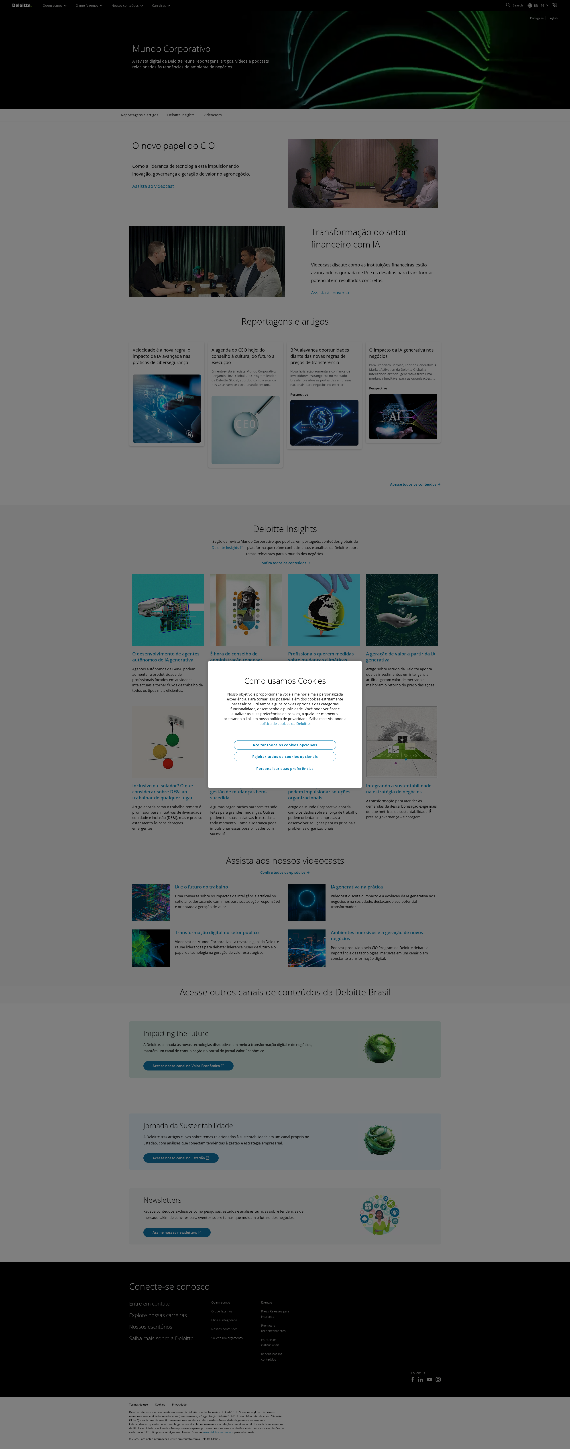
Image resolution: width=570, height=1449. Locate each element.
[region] (285, 724)
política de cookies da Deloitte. (285, 723)
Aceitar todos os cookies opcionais (285, 745)
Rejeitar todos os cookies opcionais (285, 756)
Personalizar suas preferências (285, 768)
